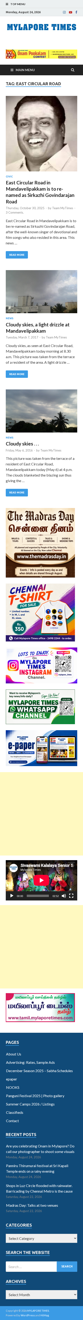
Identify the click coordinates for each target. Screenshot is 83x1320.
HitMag (44, 1315)
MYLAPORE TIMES (38, 1310)
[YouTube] (70, 12)
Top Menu (17, 4)
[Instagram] (64, 12)
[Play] (11, 896)
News (9, 318)
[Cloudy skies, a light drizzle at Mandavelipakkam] (41, 293)
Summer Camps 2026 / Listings (30, 1104)
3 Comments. (15, 212)
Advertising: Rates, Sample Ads (30, 1062)
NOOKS (12, 1087)
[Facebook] (76, 12)
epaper (11, 1079)
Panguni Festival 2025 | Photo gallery (35, 1095)
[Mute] (64, 896)
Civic (9, 176)
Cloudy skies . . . (22, 443)
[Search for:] (41, 1266)
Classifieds (14, 1112)
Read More (16, 254)
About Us (13, 1054)
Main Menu (25, 70)
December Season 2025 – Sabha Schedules (39, 1070)
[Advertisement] (41, 814)
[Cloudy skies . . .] (41, 412)
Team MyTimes (62, 208)
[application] (41, 880)
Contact (12, 1120)
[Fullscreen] (71, 896)
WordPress (28, 1315)
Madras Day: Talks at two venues (32, 1205)
